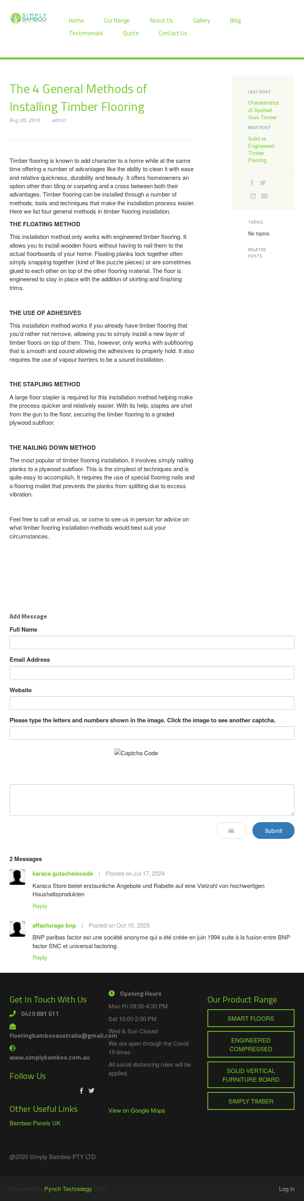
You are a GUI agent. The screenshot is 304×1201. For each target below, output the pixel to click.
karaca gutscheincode (62, 873)
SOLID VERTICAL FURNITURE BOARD (250, 1074)
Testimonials (86, 33)
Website (21, 690)
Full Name (23, 629)
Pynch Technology (68, 1188)
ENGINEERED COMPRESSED (251, 1044)
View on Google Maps (136, 1110)
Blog (235, 20)
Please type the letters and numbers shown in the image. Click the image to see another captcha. (143, 720)
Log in (286, 1188)
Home (76, 20)
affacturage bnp (54, 925)
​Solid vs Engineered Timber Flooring (261, 149)
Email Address (30, 659)
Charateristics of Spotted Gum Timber (263, 109)
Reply (40, 905)
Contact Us (173, 33)
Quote (131, 33)
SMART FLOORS (251, 1018)
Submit (273, 830)
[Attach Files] (231, 830)
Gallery (201, 20)
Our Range (117, 20)
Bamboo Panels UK (35, 1123)
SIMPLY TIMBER (251, 1101)
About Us (161, 20)
